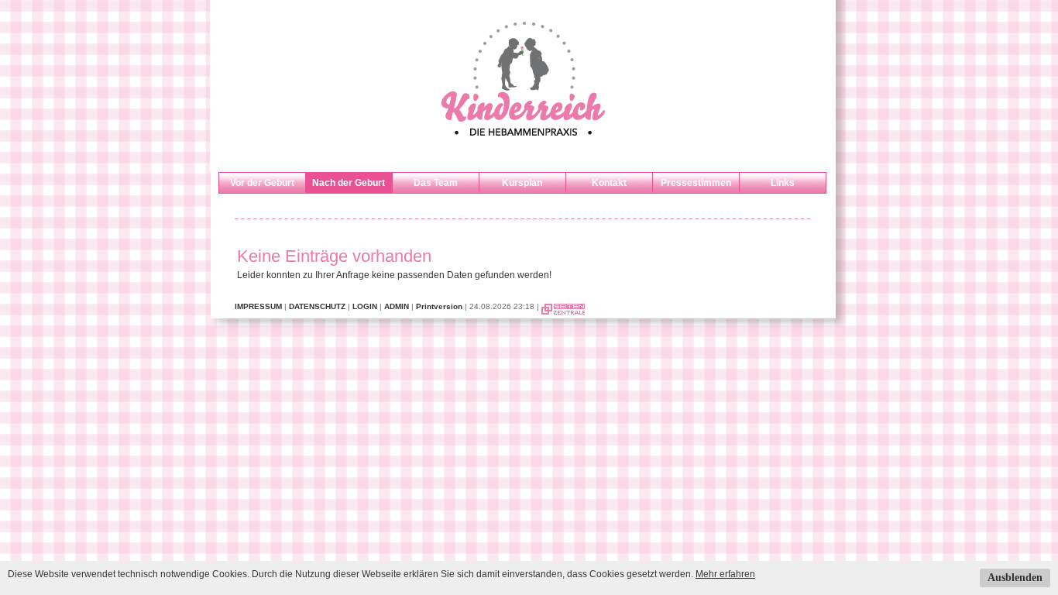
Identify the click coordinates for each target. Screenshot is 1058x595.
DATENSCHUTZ (317, 306)
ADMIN (396, 306)
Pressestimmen (696, 182)
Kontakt (609, 182)
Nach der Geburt (348, 182)
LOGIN (364, 306)
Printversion (439, 306)
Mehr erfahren (725, 574)
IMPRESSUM (258, 306)
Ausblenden (1015, 577)
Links (783, 182)
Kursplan (522, 182)
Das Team (436, 182)
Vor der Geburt (262, 182)
